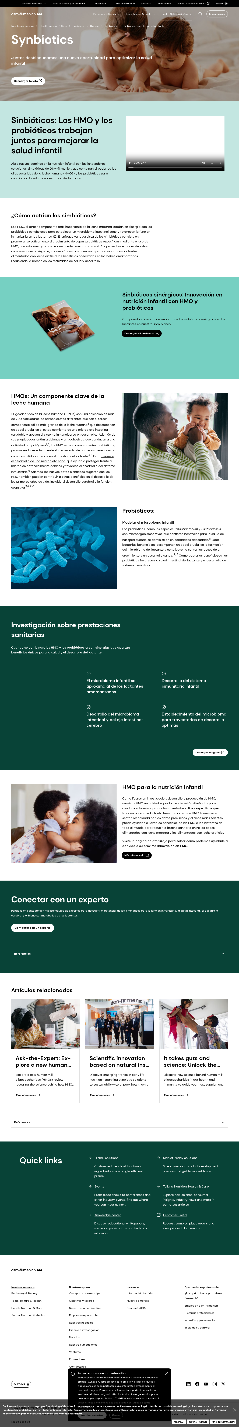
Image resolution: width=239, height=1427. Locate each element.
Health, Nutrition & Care (53, 26)
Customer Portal (175, 1215)
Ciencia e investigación (84, 1330)
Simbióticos (111, 26)
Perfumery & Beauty (24, 1293)
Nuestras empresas (22, 26)
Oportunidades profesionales (202, 1287)
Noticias (74, 1337)
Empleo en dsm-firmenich (201, 1305)
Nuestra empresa (79, 1287)
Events (99, 1186)
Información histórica (140, 1293)
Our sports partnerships (84, 1293)
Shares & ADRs (136, 1308)
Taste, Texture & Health (26, 1301)
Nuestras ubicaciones (83, 1344)
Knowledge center (107, 1215)
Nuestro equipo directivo (85, 1308)
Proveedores (77, 1359)
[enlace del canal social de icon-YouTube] (206, 1384)
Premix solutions (106, 1158)
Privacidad (204, 1409)
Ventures (75, 1352)
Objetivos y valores (81, 1301)
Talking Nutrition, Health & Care (186, 1186)
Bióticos (94, 26)
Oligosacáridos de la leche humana (37, 414)
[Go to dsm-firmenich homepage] (26, 14)
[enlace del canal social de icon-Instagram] (214, 1384)
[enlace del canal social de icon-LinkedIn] (188, 1384)
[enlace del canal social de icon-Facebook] (197, 1384)
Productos (78, 26)
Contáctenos (77, 1366)
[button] (200, 13)
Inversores (133, 1287)
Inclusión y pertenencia (200, 1320)
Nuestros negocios (81, 1323)
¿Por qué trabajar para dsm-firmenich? (203, 1296)
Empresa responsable (83, 1315)
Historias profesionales (199, 1313)
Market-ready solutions (180, 1158)
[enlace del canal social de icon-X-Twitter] (223, 1384)
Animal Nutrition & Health (27, 1315)
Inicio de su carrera (197, 1327)
